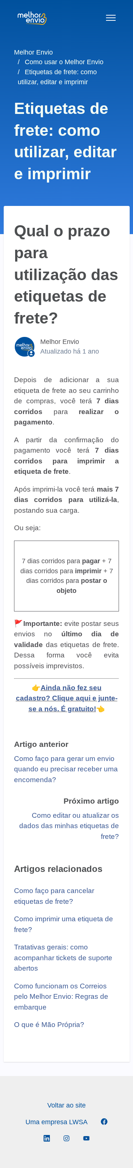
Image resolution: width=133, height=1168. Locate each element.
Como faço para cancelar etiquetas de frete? (54, 896)
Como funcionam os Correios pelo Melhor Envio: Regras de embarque (61, 996)
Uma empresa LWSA (56, 1122)
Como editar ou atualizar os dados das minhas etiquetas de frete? (69, 825)
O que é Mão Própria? (49, 1024)
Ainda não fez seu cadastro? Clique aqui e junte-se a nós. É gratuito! (66, 698)
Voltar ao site (66, 1105)
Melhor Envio (33, 52)
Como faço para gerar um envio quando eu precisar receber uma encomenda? (66, 769)
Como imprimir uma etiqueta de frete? (63, 924)
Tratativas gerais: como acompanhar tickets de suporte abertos (63, 957)
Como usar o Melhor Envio (64, 62)
